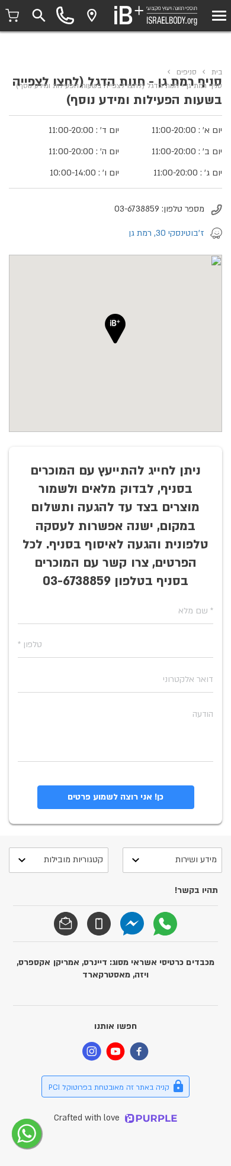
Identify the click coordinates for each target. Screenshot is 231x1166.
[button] (115, 328)
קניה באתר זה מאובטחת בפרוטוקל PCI (109, 1087)
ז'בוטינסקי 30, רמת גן (166, 233)
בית (216, 72)
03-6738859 (136, 209)
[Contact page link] (92, 15)
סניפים (187, 72)
